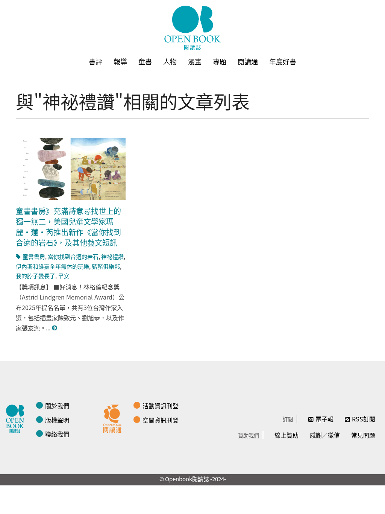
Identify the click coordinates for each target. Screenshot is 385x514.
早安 (63, 276)
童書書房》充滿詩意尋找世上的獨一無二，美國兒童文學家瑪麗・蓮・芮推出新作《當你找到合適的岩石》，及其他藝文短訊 (68, 226)
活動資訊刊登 (160, 405)
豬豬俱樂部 (106, 266)
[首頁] (192, 28)
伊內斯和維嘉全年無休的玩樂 (52, 266)
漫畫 (195, 61)
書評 (95, 61)
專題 (219, 61)
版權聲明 (57, 419)
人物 (170, 61)
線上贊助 (286, 434)
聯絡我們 (57, 433)
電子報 (324, 418)
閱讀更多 (55, 328)
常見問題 (363, 434)
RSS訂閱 (363, 418)
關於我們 (57, 405)
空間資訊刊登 (160, 419)
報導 (120, 61)
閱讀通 (248, 61)
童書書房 (34, 256)
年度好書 (282, 61)
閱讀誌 (17, 417)
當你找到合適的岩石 (73, 256)
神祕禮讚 (112, 256)
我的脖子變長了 (35, 276)
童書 (145, 61)
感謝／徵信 (325, 434)
